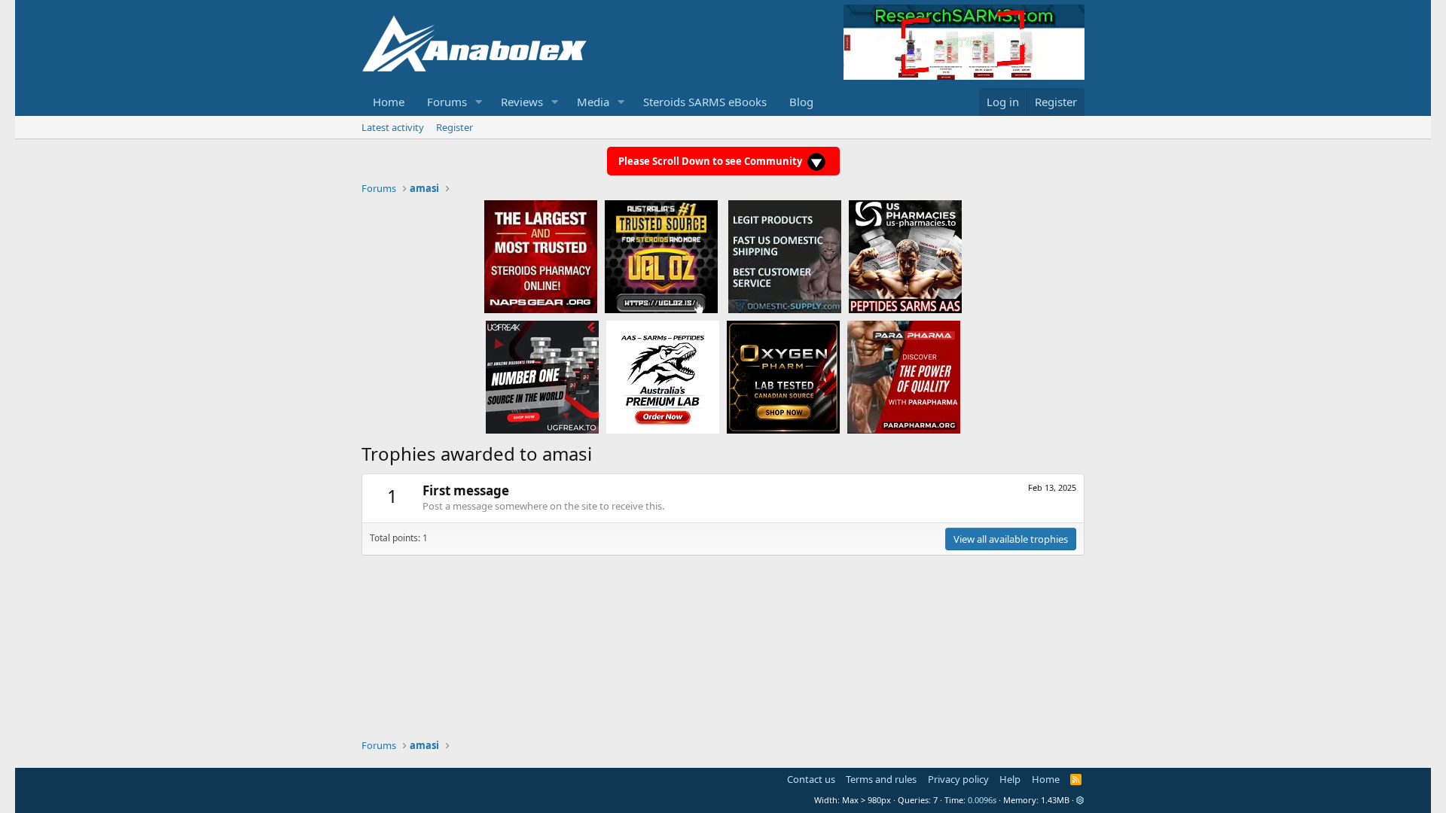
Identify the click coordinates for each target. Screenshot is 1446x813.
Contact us (811, 779)
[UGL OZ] (661, 255)
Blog (801, 101)
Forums (447, 101)
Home (388, 101)
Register (454, 127)
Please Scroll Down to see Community (711, 161)
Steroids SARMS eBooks (705, 101)
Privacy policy (958, 779)
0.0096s (982, 799)
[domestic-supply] (784, 255)
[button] (479, 102)
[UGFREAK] (542, 376)
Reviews (522, 101)
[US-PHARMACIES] (905, 255)
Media (593, 101)
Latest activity (393, 127)
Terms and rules (881, 779)
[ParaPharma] (903, 376)
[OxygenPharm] (783, 376)
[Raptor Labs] (662, 376)
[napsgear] (540, 255)
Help (1009, 779)
